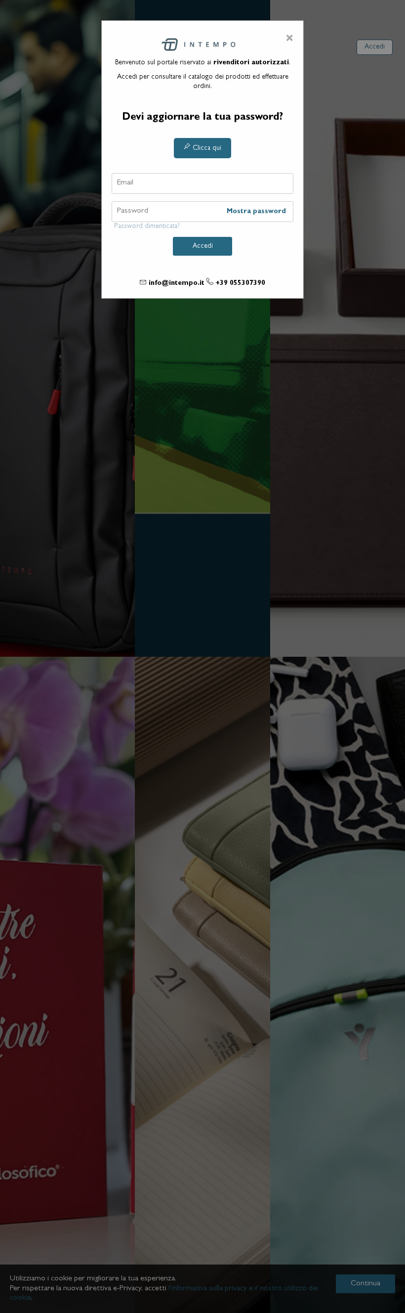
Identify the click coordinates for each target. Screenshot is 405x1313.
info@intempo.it (176, 283)
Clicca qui (206, 148)
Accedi (117, 72)
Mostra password (256, 211)
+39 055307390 (240, 283)
